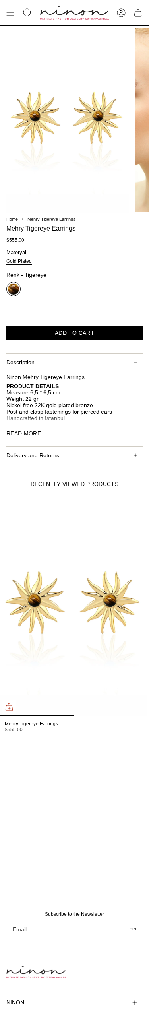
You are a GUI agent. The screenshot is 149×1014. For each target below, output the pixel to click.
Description (20, 362)
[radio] (19, 262)
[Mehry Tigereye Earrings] (73, 605)
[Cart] (138, 13)
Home (12, 219)
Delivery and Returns (32, 455)
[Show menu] (10, 13)
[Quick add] (9, 707)
